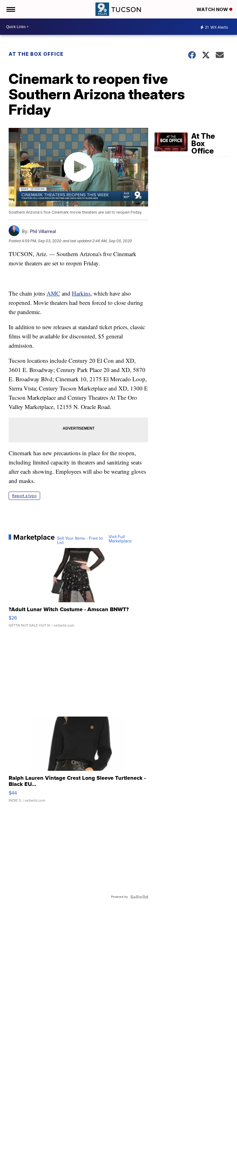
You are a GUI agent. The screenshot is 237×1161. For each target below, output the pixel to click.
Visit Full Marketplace (120, 539)
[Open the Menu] (10, 9)
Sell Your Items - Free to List (80, 540)
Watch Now (213, 9)
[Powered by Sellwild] (139, 897)
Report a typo (24, 495)
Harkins (81, 293)
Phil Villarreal (43, 231)
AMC (53, 293)
